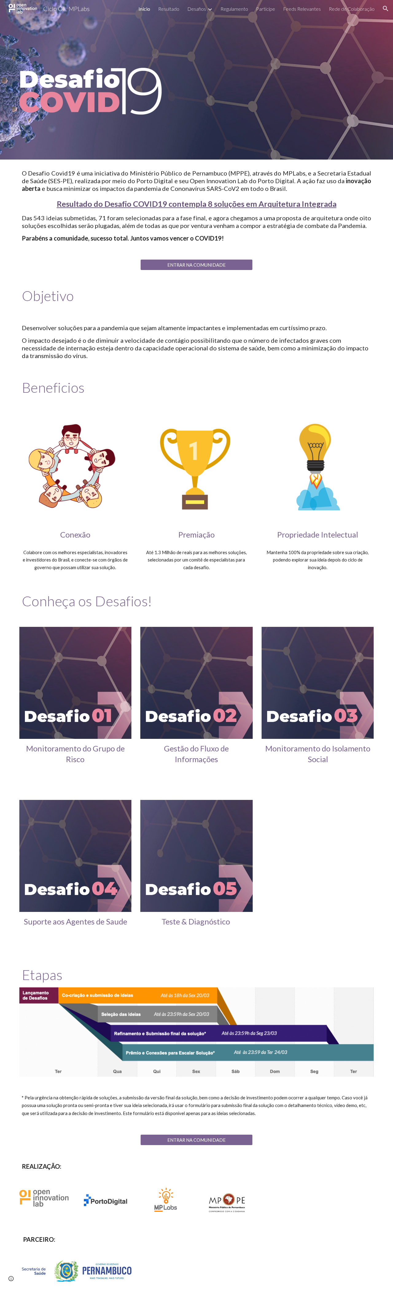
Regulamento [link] (234, 9)
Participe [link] (265, 9)
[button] (385, 8)
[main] (196, 206)
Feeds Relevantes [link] (302, 9)
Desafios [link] (196, 9)
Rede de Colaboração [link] (352, 9)
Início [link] (144, 9)
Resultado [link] (168, 9)
